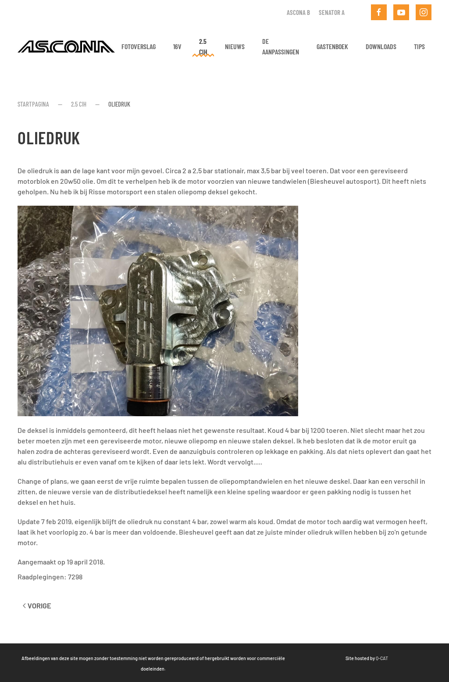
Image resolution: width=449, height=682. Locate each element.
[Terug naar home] (66, 46)
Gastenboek (332, 46)
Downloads (381, 46)
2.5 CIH (203, 46)
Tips (419, 46)
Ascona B (298, 12)
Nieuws (235, 46)
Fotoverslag (138, 46)
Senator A (332, 12)
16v (177, 46)
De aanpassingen (280, 46)
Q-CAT (382, 658)
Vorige (39, 605)
